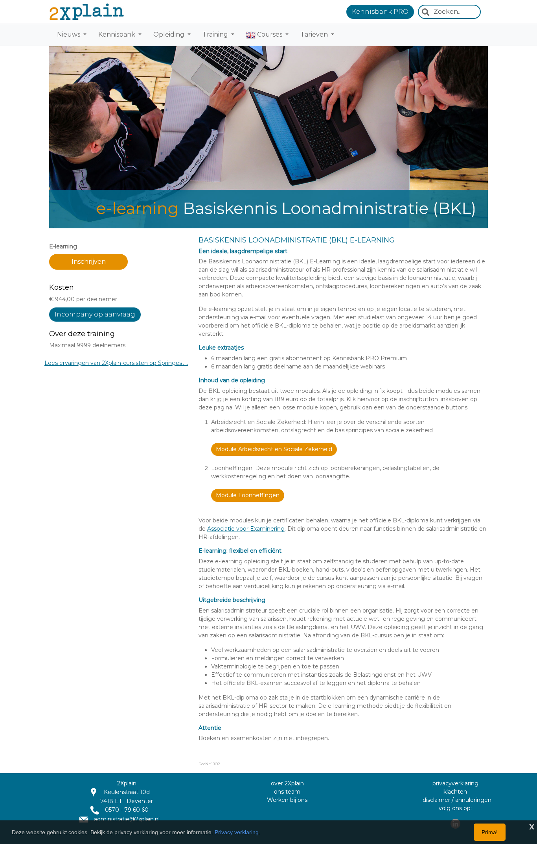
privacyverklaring (455, 783)
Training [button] (216, 34)
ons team (287, 791)
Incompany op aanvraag (95, 314)
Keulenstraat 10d (127, 792)
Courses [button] (270, 34)
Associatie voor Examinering (246, 528)
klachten (455, 791)
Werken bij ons (287, 799)
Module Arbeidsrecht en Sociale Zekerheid (274, 449)
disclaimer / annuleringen (457, 799)
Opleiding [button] (169, 34)
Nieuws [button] (69, 34)
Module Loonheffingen (248, 495)
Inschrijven (89, 261)
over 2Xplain (287, 783)
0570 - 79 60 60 (126, 809)
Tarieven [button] (314, 34)
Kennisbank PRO (380, 11)
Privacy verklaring (237, 832)
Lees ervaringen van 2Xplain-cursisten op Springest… (116, 362)
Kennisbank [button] (117, 34)
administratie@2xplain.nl (126, 819)
